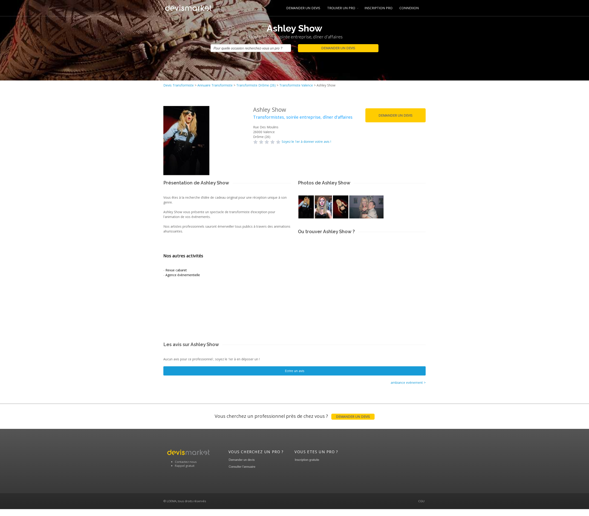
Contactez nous (186, 462)
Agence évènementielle (182, 275)
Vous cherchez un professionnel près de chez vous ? (292, 416)
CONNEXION (409, 8)
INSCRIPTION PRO (378, 8)
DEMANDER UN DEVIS (303, 8)
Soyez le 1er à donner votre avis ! (306, 141)
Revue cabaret (176, 270)
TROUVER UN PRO (341, 8)
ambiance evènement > (408, 382)
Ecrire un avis (294, 371)
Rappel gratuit (184, 466)
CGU (421, 501)
